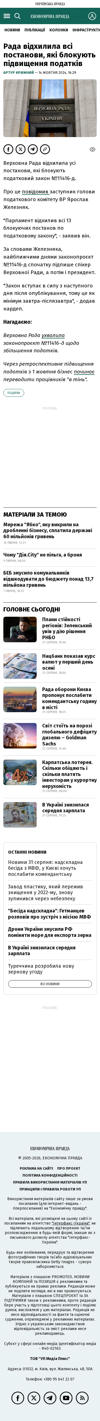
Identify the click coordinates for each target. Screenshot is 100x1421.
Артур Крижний (19, 72)
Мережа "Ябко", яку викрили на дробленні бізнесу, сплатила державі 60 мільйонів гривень (47, 531)
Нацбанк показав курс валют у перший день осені (68, 662)
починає (84, 371)
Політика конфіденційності (50, 1175)
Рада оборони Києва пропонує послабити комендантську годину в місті (69, 698)
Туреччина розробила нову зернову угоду (41, 969)
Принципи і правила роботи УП (50, 1189)
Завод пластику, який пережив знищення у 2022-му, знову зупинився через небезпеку (45, 893)
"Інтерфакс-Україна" (70, 1223)
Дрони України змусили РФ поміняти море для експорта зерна (49, 932)
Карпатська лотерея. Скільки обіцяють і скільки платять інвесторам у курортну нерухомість (69, 774)
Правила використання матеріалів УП (50, 1182)
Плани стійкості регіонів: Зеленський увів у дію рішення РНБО (67, 628)
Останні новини (27, 852)
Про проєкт (68, 1168)
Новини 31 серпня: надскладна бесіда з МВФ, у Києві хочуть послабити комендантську (45, 868)
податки (14, 393)
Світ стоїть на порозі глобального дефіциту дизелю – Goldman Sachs (69, 735)
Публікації (34, 30)
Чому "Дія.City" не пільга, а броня (42, 555)
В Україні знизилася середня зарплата (65, 808)
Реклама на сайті (36, 1168)
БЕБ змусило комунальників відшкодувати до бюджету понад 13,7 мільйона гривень (48, 579)
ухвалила (53, 335)
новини (12, 30)
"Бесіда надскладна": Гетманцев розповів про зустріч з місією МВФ (49, 914)
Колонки (58, 30)
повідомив (36, 191)
